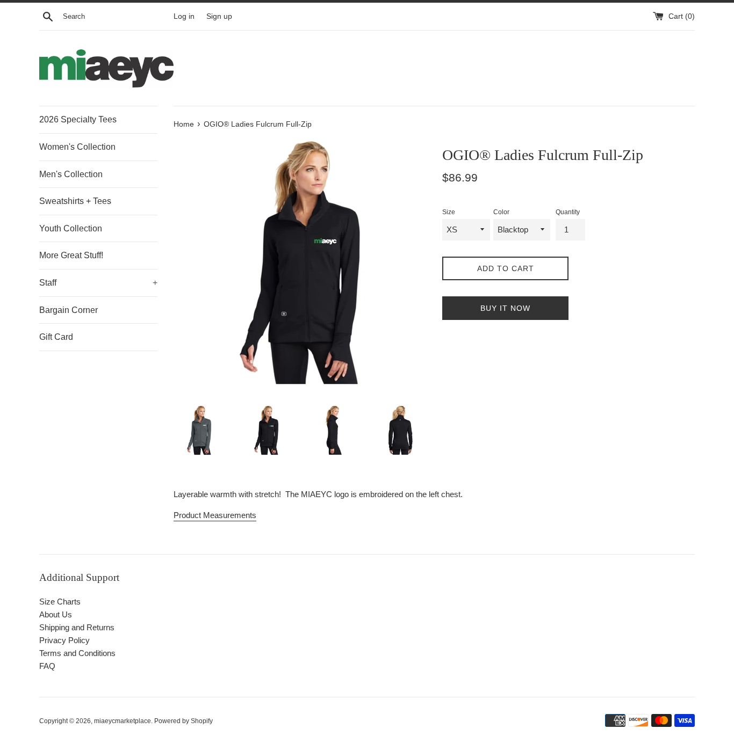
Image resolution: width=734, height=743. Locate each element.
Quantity (568, 212)
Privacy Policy (64, 640)
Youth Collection (70, 228)
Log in (184, 16)
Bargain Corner (68, 310)
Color (501, 212)
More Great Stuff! (71, 255)
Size (448, 212)
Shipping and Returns (76, 627)
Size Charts (60, 601)
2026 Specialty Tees (78, 119)
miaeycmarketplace (122, 721)
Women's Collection (77, 146)
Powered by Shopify (183, 721)
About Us (55, 614)
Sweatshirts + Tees (75, 201)
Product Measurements (215, 515)
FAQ (47, 666)
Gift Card (56, 336)
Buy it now (505, 308)
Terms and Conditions (77, 653)
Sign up (219, 16)
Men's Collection (71, 174)
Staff (98, 282)
